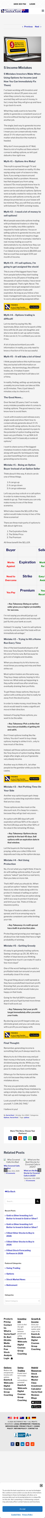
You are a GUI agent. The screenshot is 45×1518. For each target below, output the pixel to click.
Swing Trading (13, 1268)
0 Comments (10, 1173)
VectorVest (10, 1115)
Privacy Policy (27, 1515)
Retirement (11, 1285)
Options (6, 1117)
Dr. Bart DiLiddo (7, 1338)
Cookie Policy (16, 1515)
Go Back (11, 1191)
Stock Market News (15, 1279)
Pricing (7, 1322)
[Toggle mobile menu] (43, 10)
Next (37, 26)
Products (8, 1319)
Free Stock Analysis (8, 1352)
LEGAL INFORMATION (22, 1424)
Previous (28, 26)
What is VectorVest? (9, 1332)
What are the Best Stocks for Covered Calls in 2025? (32, 1173)
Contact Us (8, 1326)
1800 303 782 (20, 4)
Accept (22, 1509)
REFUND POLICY (20, 1428)
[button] (41, 1485)
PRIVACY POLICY (26, 1426)
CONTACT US (33, 1428)
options (26, 1117)
